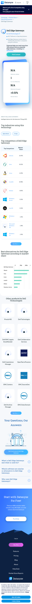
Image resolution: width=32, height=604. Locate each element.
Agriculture (6, 133)
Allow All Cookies (16, 597)
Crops (15, 133)
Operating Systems (6, 19)
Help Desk (16, 569)
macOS (11, 208)
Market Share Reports (16, 573)
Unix (10, 164)
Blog (16, 560)
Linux (10, 173)
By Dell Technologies (13, 33)
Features (16, 551)
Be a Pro (16, 545)
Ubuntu (11, 155)
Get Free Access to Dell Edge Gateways (16, 452)
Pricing (16, 556)
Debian (11, 190)
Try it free (16, 519)
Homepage (4, 17)
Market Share (13, 17)
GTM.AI (7, 11)
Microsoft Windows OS (12, 225)
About (16, 564)
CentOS (11, 182)
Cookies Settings (16, 601)
